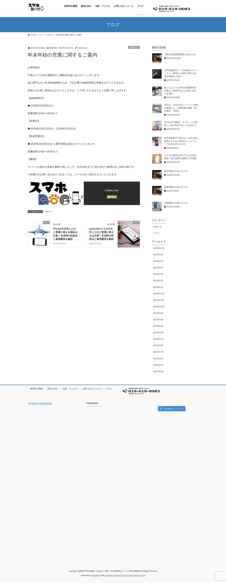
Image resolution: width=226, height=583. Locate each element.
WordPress (96, 575)
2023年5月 (158, 313)
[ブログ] (39, 232)
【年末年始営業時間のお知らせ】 (180, 54)
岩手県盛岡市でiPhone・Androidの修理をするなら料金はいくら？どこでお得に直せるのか (181, 141)
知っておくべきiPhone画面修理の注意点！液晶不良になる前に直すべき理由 (180, 90)
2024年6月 (158, 261)
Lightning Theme (112, 575)
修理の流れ (52, 388)
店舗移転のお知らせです (176, 203)
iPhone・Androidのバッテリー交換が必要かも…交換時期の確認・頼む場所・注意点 (181, 108)
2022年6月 (158, 358)
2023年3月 (158, 326)
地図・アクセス (70, 388)
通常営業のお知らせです (176, 171)
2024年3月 (158, 274)
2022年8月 (158, 345)
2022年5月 (158, 365)
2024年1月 (158, 287)
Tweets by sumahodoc (40, 403)
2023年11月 (158, 300)
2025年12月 (159, 248)
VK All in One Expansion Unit (133, 575)
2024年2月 (158, 280)
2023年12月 (159, 293)
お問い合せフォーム (91, 388)
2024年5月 (158, 267)
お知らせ (134, 47)
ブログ (156, 233)
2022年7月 (158, 352)
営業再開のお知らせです (176, 187)
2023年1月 (158, 339)
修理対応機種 (36, 388)
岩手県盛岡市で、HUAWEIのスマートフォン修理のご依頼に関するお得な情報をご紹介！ (181, 73)
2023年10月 (159, 306)
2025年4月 (158, 254)
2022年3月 (158, 371)
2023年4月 (158, 319)
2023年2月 (158, 332)
